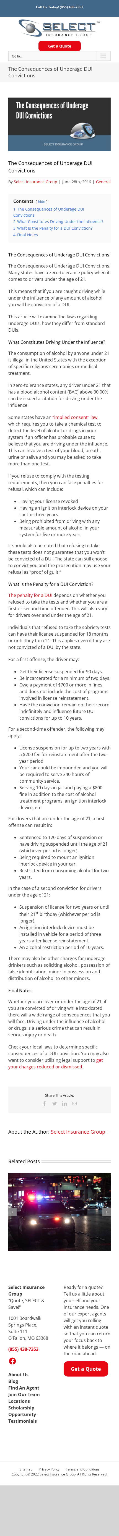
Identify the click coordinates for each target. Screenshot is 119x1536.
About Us (18, 1375)
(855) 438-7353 (71, 7)
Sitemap (26, 1469)
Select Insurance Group (35, 181)
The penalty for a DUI (30, 595)
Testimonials (22, 1421)
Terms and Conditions (83, 1469)
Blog (13, 1381)
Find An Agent (23, 1388)
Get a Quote (59, 46)
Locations (19, 1401)
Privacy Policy (49, 1469)
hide (41, 201)
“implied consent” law (75, 417)
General (103, 181)
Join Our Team (24, 1394)
